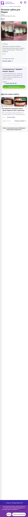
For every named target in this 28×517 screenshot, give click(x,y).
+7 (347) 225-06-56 (21, 2)
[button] (14, 87)
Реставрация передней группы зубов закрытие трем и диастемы (13, 109)
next (26, 106)
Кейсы (7, 6)
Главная (3, 6)
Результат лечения (19, 121)
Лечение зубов (6, 61)
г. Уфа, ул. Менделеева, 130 (14, 503)
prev (2, 106)
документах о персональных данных (17, 510)
